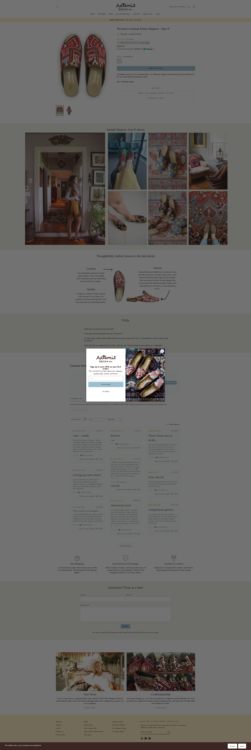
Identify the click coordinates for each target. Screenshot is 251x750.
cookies (19, 745)
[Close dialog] (162, 351)
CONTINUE (106, 384)
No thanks (106, 391)
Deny (242, 746)
